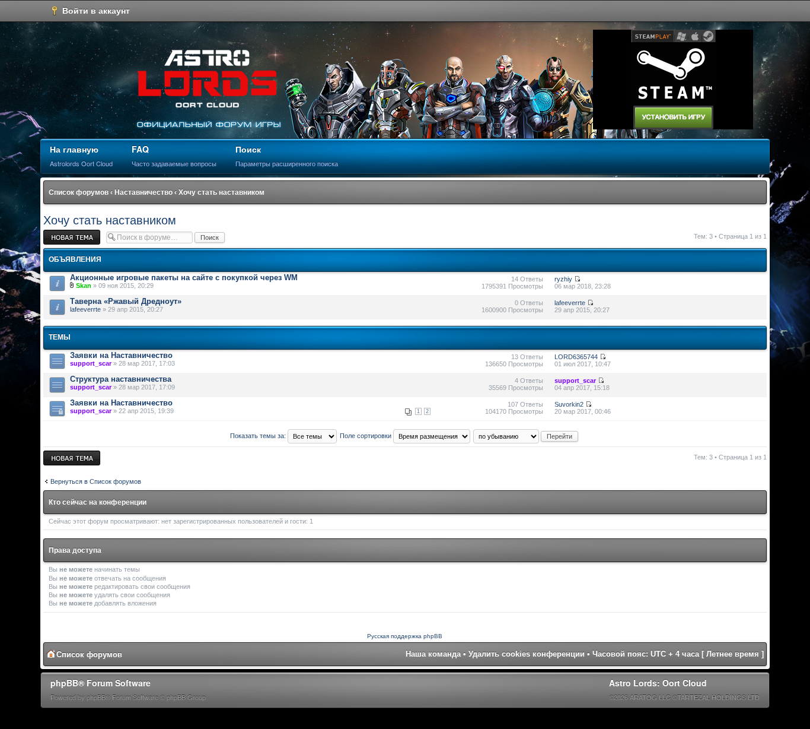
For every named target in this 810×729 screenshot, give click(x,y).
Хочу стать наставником (221, 192)
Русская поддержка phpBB (404, 636)
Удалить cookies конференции (526, 653)
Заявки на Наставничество (121, 355)
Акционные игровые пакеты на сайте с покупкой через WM (184, 277)
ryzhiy (563, 279)
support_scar (90, 363)
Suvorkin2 (568, 404)
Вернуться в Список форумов (95, 481)
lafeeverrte (85, 309)
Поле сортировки (366, 435)
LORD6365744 (576, 356)
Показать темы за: (259, 435)
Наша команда (433, 653)
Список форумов (79, 192)
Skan (83, 285)
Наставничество (143, 192)
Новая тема (61, 233)
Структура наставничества (120, 379)
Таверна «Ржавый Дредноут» (125, 301)
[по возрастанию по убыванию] (526, 435)
